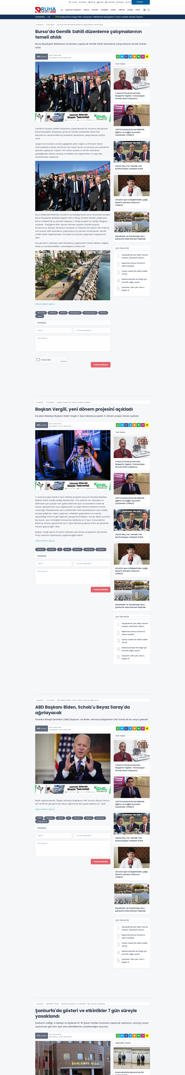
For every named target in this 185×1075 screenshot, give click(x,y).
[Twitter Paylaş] (122, 57)
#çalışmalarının (89, 313)
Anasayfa (39, 25)
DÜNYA (86, 10)
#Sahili (63, 313)
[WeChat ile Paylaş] (139, 57)
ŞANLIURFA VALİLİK (52, 1004)
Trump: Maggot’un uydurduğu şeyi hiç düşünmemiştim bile (110, 16)
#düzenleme (75, 313)
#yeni (67, 549)
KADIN (113, 10)
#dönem (77, 549)
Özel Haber (50, 25)
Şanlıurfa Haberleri (73, 10)
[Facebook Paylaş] (126, 57)
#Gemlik (53, 313)
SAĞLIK (130, 10)
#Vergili (51, 549)
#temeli (103, 313)
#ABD (39, 818)
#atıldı (39, 316)
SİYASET (95, 10)
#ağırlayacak (42, 821)
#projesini (89, 549)
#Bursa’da (41, 313)
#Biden (60, 818)
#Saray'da (100, 818)
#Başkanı (49, 818)
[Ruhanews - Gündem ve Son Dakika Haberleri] (46, 10)
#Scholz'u (77, 818)
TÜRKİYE (121, 10)
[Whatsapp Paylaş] (118, 57)
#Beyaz (88, 818)
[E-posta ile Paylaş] (135, 57)
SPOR (138, 10)
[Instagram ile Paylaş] (143, 57)
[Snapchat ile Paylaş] (147, 57)
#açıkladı (101, 549)
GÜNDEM (104, 10)
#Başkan (40, 549)
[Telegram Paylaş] (130, 57)
